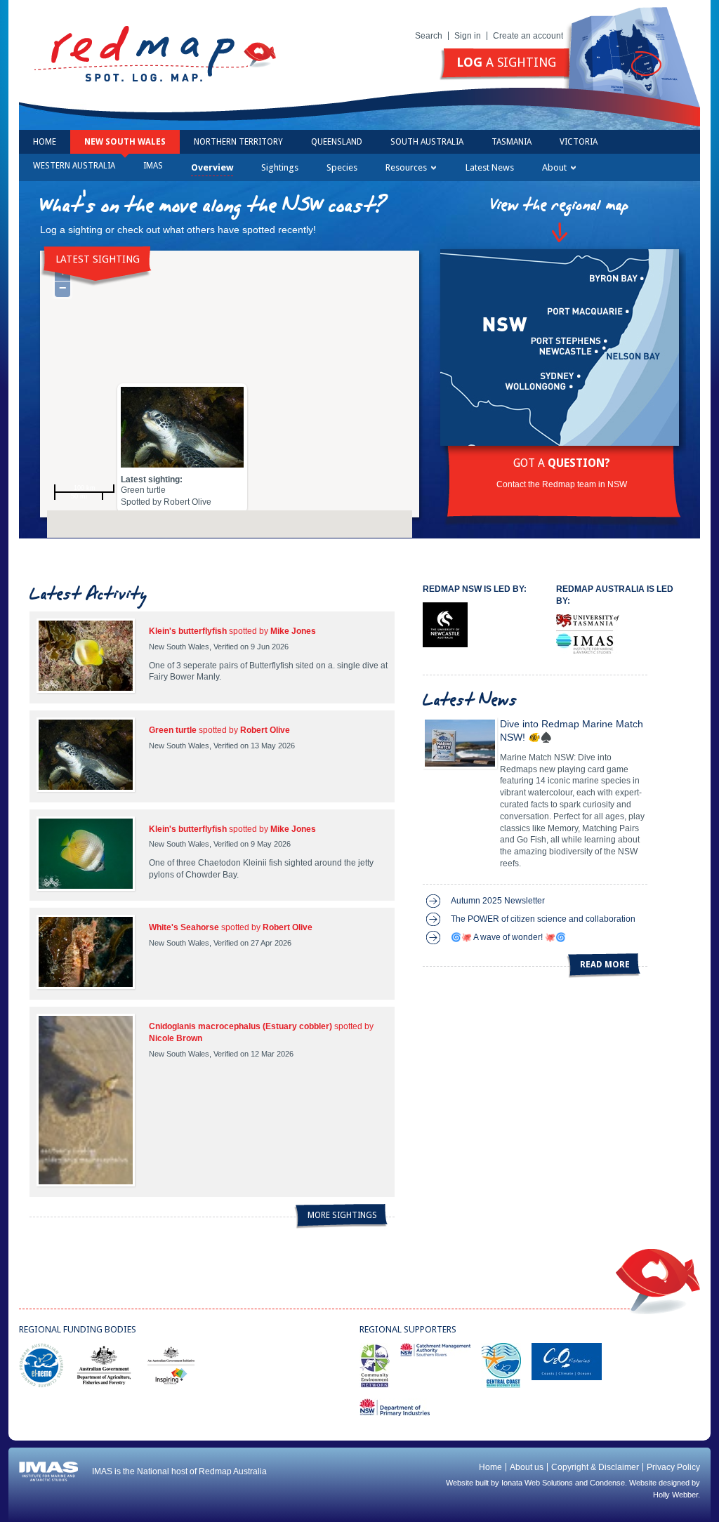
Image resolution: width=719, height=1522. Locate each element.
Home (44, 142)
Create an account (528, 36)
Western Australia (74, 166)
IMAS (153, 166)
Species (341, 167)
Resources (406, 167)
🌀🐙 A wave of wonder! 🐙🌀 (508, 937)
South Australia (426, 142)
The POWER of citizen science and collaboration (543, 919)
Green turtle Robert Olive (219, 730)
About (554, 167)
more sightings (342, 1215)
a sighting (506, 62)
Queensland (336, 142)
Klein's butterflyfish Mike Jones (232, 631)
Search (428, 36)
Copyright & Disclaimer (595, 1467)
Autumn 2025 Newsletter (498, 901)
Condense (607, 1482)
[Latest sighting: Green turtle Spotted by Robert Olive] (182, 431)
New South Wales (125, 142)
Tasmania (512, 142)
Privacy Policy (673, 1467)
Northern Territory (238, 142)
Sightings (279, 167)
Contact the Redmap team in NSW (561, 484)
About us (526, 1467)
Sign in (467, 36)
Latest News (490, 167)
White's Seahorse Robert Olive (230, 927)
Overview (212, 167)
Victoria (579, 142)
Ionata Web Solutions (537, 1482)
